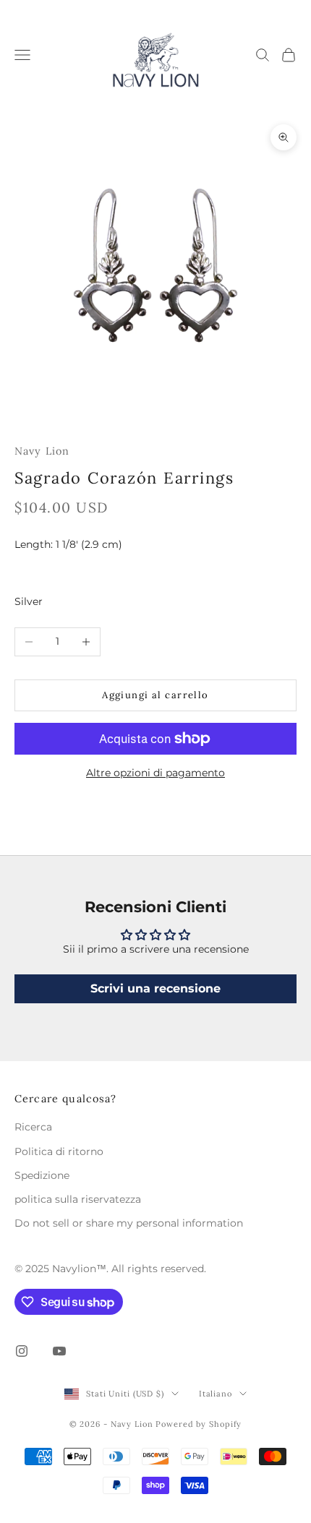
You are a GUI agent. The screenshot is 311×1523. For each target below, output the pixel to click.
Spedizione (41, 1175)
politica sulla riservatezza (77, 1199)
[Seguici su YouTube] (59, 1351)
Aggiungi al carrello (155, 695)
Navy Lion (41, 451)
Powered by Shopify (199, 1424)
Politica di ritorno (58, 1151)
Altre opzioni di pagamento (155, 772)
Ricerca (33, 1126)
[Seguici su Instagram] (21, 1351)
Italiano (215, 1394)
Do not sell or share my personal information (128, 1223)
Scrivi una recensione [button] (155, 988)
